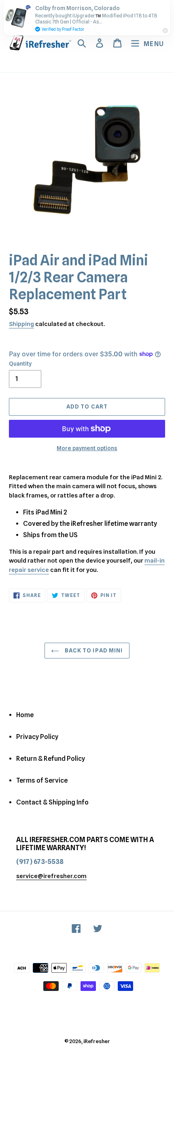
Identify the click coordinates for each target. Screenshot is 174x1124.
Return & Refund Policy (50, 758)
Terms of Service (42, 780)
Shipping (21, 324)
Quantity (20, 363)
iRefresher (96, 1041)
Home (25, 715)
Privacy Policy (37, 737)
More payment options (87, 448)
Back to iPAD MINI (93, 650)
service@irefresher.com (51, 876)
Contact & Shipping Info (52, 802)
